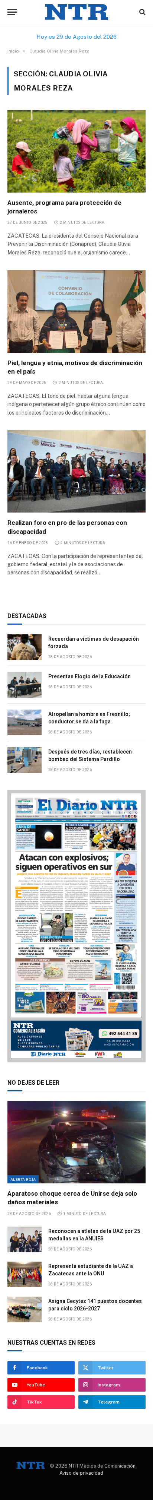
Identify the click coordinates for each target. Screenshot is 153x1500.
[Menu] (12, 12)
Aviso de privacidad (81, 1473)
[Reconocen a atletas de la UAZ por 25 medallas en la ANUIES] (24, 1239)
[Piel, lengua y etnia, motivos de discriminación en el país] (76, 311)
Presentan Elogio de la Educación (89, 676)
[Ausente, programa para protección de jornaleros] (76, 151)
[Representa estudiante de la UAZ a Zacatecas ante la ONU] (24, 1274)
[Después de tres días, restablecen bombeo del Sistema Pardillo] (24, 760)
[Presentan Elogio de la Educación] (24, 685)
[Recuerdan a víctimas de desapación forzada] (24, 647)
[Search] (142, 12)
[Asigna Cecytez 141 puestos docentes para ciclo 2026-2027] (24, 1309)
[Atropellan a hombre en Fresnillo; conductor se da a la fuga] (24, 722)
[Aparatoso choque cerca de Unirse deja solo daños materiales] (76, 1142)
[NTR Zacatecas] (76, 12)
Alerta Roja (23, 1179)
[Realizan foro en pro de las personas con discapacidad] (76, 471)
